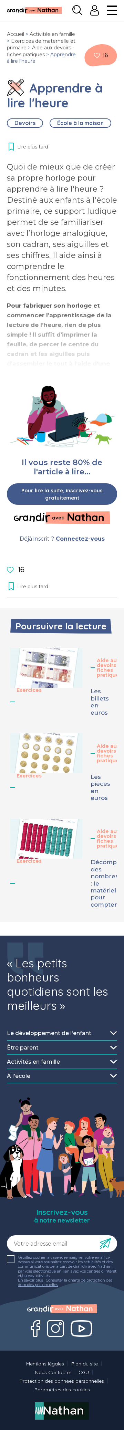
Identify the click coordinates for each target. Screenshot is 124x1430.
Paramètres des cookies (62, 1389)
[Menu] (112, 10)
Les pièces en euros (100, 787)
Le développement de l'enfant (49, 1033)
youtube (81, 1328)
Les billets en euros (100, 702)
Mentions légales (45, 1364)
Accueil (15, 34)
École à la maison (80, 122)
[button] (46, 668)
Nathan (62, 1411)
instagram (55, 1328)
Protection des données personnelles (62, 1381)
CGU (84, 1372)
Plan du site (84, 1364)
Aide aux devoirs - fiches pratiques (40, 51)
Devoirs (24, 122)
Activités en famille (52, 34)
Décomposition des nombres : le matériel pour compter (102, 883)
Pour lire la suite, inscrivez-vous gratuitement (62, 494)
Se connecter (95, 10)
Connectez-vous (80, 538)
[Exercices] (15, 87)
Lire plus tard (97, 55)
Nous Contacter (53, 1372)
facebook (35, 1328)
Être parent (23, 1047)
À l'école (18, 1076)
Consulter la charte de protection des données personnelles (65, 1282)
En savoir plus (30, 1280)
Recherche (77, 10)
